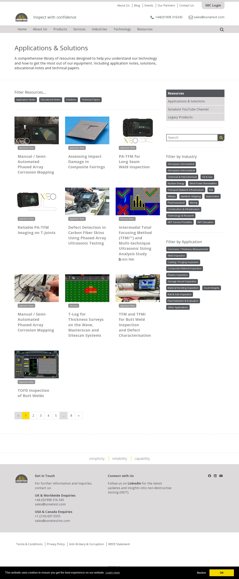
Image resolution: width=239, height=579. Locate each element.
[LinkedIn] (215, 476)
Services (79, 29)
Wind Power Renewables (203, 183)
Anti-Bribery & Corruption (86, 544)
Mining (193, 202)
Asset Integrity (211, 287)
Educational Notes (51, 99)
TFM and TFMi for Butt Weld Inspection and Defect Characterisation (135, 324)
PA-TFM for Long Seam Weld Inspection (134, 161)
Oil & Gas (207, 176)
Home (22, 29)
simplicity (97, 458)
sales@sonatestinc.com (52, 521)
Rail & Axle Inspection (179, 294)
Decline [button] (201, 572)
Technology (122, 29)
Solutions (71, 99)
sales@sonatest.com (50, 504)
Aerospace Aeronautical (181, 163)
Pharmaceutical (176, 202)
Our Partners (166, 5)
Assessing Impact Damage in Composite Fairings (86, 161)
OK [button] (222, 572)
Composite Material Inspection (184, 268)
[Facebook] (209, 476)
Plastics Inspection (178, 274)
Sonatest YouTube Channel (188, 109)
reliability (119, 458)
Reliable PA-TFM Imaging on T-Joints (36, 230)
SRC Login (213, 5)
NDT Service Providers (180, 222)
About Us (123, 5)
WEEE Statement (119, 544)
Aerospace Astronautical (181, 170)
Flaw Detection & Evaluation (183, 300)
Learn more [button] (113, 572)
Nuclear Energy (176, 183)
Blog (137, 5)
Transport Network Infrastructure (186, 189)
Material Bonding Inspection (183, 287)
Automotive (212, 196)
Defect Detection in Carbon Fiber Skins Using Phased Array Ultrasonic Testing (87, 235)
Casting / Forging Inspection (183, 262)
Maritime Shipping (191, 196)
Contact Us (186, 5)
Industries (99, 29)
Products (60, 29)
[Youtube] (221, 476)
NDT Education (205, 222)
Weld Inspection (176, 255)
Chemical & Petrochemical (182, 176)
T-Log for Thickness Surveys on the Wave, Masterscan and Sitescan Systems (86, 324)
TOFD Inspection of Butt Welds (33, 393)
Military (171, 196)
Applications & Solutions (186, 101)
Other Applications (178, 307)
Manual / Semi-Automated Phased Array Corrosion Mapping (36, 164)
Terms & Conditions (29, 544)
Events (149, 5)
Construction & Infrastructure (184, 209)
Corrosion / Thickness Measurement (188, 249)
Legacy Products (180, 117)
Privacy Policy (56, 544)
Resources (145, 29)
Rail (211, 189)
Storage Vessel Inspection (182, 281)
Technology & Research (181, 215)
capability (142, 458)
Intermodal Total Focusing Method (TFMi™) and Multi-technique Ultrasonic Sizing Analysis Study (135, 243)
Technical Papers (91, 99)
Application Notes (25, 99)
